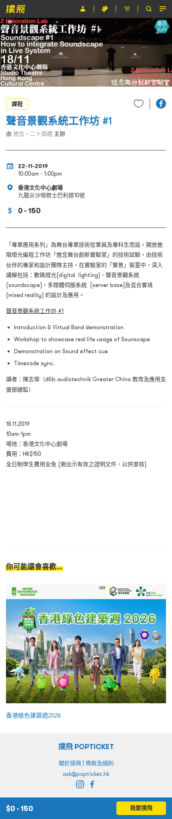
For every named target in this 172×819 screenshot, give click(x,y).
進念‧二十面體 (32, 133)
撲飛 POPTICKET (86, 746)
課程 (17, 103)
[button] (161, 104)
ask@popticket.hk (86, 773)
